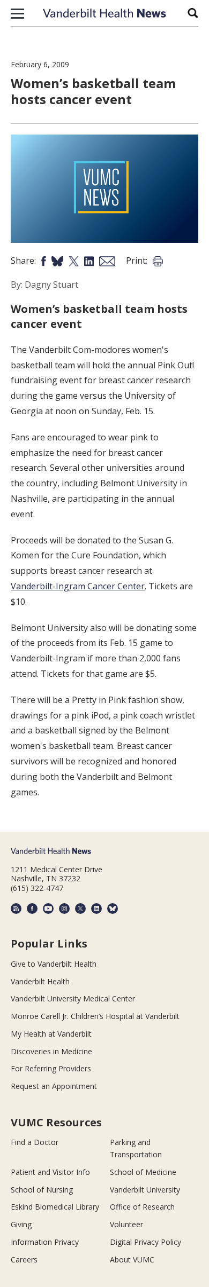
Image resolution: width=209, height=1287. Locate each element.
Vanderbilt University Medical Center (73, 998)
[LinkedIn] (96, 908)
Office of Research (142, 1207)
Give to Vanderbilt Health (53, 964)
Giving (21, 1224)
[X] (80, 908)
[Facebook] (32, 908)
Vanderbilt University (145, 1190)
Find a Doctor (34, 1142)
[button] (17, 13)
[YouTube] (48, 908)
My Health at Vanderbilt (51, 1034)
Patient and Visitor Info (50, 1172)
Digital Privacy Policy (145, 1242)
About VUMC (132, 1259)
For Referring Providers (51, 1068)
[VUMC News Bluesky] (112, 908)
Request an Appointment (54, 1086)
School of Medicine (143, 1172)
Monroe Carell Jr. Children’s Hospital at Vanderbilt (95, 1016)
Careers (24, 1259)
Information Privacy (45, 1242)
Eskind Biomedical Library (55, 1207)
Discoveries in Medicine (51, 1051)
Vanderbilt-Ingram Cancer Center (78, 586)
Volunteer (126, 1224)
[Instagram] (64, 908)
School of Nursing (42, 1190)
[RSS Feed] (16, 908)
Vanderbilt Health (40, 981)
